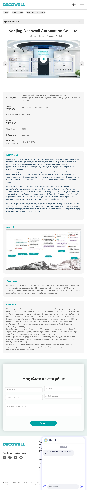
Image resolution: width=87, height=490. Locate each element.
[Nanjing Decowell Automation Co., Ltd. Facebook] (10, 457)
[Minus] (81, 440)
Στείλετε (43, 423)
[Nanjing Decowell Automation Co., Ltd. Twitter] (4, 457)
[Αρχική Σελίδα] (14, 447)
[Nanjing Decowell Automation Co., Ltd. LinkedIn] (15, 457)
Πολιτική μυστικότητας (7, 484)
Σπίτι (6, 12)
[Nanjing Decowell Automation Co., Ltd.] (14, 4)
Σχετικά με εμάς (17, 12)
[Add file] (45, 486)
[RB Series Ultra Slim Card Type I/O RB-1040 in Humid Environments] (43, 59)
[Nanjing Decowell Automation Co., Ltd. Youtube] (21, 457)
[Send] (81, 486)
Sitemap (17, 482)
